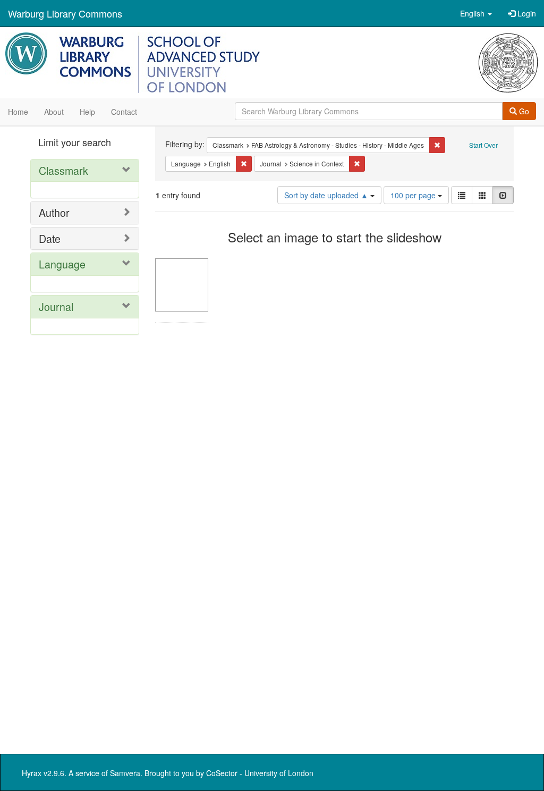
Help (87, 111)
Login (525, 13)
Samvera (125, 773)
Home (18, 111)
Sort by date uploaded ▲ (327, 195)
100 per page (414, 195)
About (54, 111)
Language (62, 264)
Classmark (63, 170)
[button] (476, 13)
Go (523, 111)
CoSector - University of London (259, 773)
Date (50, 238)
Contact (124, 111)
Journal (56, 306)
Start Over (483, 144)
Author (54, 212)
